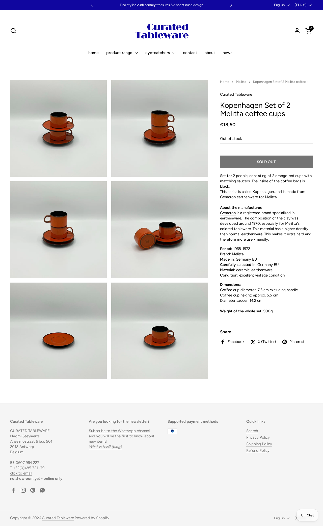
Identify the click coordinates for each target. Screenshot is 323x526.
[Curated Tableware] (162, 30)
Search (252, 431)
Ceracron (228, 213)
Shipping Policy (259, 444)
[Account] (297, 31)
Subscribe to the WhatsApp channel (119, 431)
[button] (13, 31)
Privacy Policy (258, 437)
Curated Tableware (236, 94)
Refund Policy (258, 450)
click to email (21, 473)
